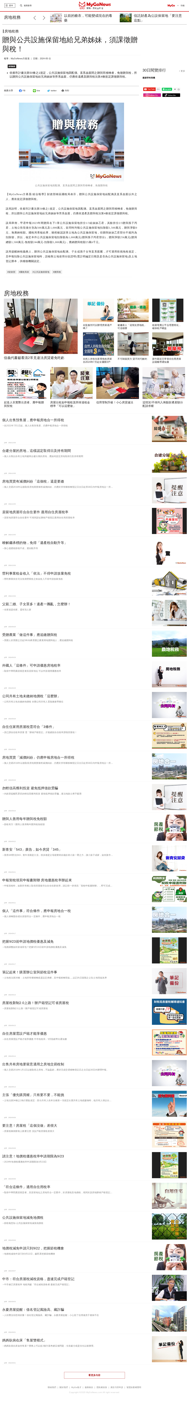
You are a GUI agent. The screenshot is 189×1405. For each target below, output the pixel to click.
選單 (11, 5)
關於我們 (64, 1387)
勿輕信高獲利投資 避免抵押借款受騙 (30, 788)
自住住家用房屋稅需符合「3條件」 (29, 727)
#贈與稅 (57, 272)
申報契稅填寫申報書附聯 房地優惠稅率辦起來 (37, 880)
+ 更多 (182, 71)
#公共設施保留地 (41, 272)
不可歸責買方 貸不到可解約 (132, 359)
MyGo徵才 (76, 1387)
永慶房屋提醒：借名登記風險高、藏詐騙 (33, 1310)
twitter (54, 90)
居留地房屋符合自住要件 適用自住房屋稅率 (35, 512)
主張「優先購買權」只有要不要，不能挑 (33, 1095)
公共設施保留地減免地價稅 (22, 1217)
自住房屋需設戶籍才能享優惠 (24, 1033)
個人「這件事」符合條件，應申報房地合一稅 (36, 911)
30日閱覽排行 (154, 70)
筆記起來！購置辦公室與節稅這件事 (29, 972)
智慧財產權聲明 (134, 1387)
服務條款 (89, 1387)
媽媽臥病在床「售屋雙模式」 (24, 1340)
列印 (67, 90)
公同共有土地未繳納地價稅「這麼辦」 (31, 696)
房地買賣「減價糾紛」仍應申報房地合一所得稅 (38, 757)
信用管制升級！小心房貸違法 (114, 402)
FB (24, 90)
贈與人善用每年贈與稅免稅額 (24, 819)
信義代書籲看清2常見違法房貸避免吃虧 (34, 358)
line (38, 90)
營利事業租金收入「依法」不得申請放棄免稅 (36, 573)
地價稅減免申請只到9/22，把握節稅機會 (33, 1248)
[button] (45, 17)
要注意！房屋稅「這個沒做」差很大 (29, 1125)
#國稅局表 (24, 272)
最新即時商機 (148, 78)
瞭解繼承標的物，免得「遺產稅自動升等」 (34, 543)
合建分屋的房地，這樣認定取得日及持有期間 (36, 451)
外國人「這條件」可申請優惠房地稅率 (31, 665)
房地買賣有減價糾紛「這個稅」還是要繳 (33, 481)
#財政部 (11, 272)
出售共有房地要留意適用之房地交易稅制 (33, 1064)
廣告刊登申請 (116, 1387)
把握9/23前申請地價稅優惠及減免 (28, 941)
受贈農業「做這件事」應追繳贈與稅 (29, 635)
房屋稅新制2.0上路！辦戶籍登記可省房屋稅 (35, 1003)
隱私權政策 (102, 1387)
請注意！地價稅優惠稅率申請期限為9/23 (33, 1156)
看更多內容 (94, 1375)
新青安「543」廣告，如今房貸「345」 (32, 849)
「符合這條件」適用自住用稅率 (26, 1187)
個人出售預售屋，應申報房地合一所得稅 (33, 420)
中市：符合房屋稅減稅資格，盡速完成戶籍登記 (38, 1279)
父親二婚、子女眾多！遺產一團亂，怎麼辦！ (36, 604)
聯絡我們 (52, 1387)
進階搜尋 (28, 5)
